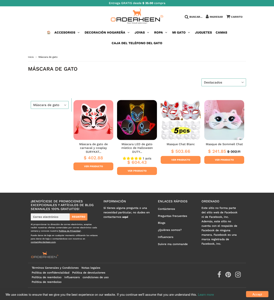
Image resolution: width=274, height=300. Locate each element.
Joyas (140, 32)
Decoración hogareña (105, 32)
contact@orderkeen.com (43, 242)
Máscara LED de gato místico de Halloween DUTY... (137, 148)
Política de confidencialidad (50, 272)
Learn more (206, 294)
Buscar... (195, 16)
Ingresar (216, 16)
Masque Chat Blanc (181, 144)
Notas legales (90, 267)
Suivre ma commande (173, 244)
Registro (78, 216)
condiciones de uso (96, 277)
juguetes (203, 32)
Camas (221, 32)
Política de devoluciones (88, 272)
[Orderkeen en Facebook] (219, 276)
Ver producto (93, 166)
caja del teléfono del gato (137, 43)
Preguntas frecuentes (172, 216)
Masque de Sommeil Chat (224, 144)
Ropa (158, 32)
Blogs (161, 223)
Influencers (165, 237)
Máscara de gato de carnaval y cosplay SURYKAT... (93, 148)
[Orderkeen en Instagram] (238, 276)
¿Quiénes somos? (170, 230)
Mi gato (179, 32)
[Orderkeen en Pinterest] (228, 276)
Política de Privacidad (70, 231)
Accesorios (64, 32)
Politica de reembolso (47, 277)
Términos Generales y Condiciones (55, 267)
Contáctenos (166, 209)
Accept (257, 294)
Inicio (31, 57)
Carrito (236, 16)
